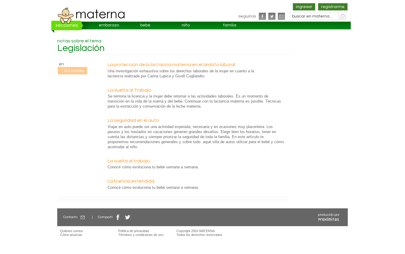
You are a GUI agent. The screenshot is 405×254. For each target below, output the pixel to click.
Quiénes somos (71, 231)
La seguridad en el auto (133, 120)
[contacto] (281, 16)
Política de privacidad (133, 231)
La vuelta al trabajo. (129, 161)
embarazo (109, 25)
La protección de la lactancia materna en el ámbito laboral (171, 64)
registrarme (333, 7)
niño (186, 25)
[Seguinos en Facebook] (262, 16)
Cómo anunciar (71, 235)
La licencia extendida (131, 181)
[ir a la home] (91, 15)
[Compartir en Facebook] (118, 217)
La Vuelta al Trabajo (129, 90)
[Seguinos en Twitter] (271, 16)
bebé (145, 25)
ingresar (304, 7)
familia (229, 25)
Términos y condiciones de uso (140, 235)
